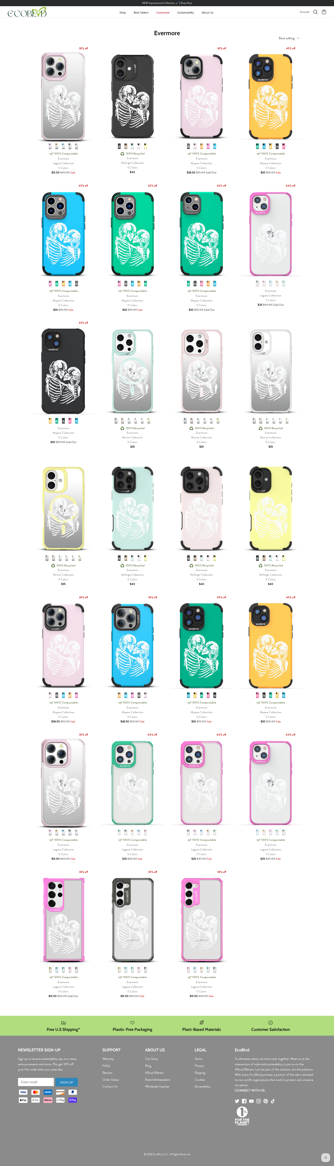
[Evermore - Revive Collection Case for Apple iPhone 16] (63, 507)
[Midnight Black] (70, 146)
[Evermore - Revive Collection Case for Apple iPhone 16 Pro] (201, 370)
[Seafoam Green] (132, 146)
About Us (207, 12)
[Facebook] (244, 1101)
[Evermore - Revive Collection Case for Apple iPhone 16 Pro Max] (132, 370)
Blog (148, 1065)
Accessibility (202, 1086)
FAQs (106, 1065)
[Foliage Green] (257, 146)
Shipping (200, 1072)
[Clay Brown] (126, 146)
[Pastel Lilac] (76, 146)
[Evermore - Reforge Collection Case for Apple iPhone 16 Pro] (201, 507)
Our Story (151, 1058)
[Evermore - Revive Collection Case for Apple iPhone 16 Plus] (270, 370)
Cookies (200, 1079)
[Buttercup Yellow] (145, 146)
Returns (107, 1072)
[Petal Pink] (139, 146)
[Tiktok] (273, 1101)
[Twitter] (237, 1101)
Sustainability (185, 12)
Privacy (199, 1065)
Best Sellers (141, 12)
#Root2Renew (154, 1072)
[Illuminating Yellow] (57, 146)
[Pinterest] (265, 1101)
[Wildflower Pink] (50, 146)
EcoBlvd (157, 1154)
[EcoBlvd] (27, 12)
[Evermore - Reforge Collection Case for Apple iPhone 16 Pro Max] (132, 507)
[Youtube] (251, 1101)
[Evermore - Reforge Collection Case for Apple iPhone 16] (132, 95)
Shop (122, 12)
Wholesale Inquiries (157, 1086)
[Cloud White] (142, 421)
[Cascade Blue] (63, 146)
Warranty (108, 1058)
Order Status (110, 1079)
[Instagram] (258, 1101)
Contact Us (110, 1086)
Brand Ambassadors (157, 1079)
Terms (198, 1058)
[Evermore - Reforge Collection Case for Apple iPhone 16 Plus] (270, 507)
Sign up (66, 1082)
